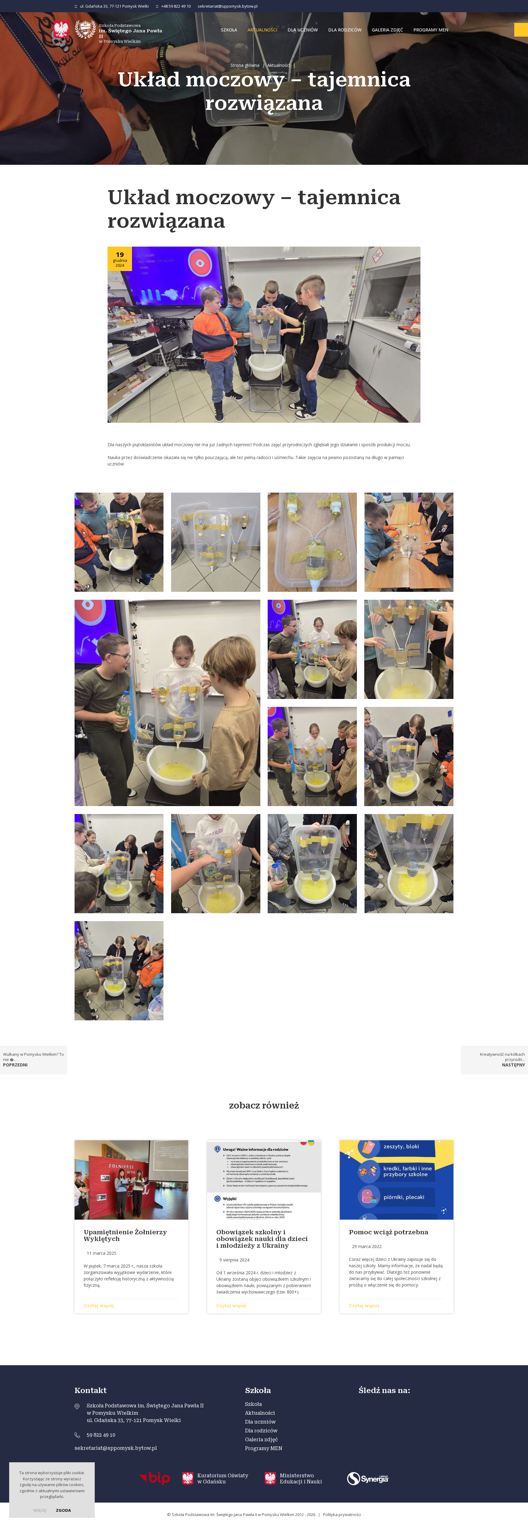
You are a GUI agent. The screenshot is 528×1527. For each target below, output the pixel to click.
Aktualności (262, 30)
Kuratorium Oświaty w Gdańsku (222, 1478)
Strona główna (244, 65)
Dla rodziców (344, 30)
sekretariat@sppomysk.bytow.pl (228, 6)
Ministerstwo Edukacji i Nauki (301, 1478)
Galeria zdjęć (387, 30)
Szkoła (229, 30)
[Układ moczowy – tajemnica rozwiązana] (264, 334)
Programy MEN (430, 30)
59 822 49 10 (101, 1435)
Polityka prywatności (342, 1514)
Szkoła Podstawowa (130, 33)
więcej (39, 1510)
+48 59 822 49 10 (176, 6)
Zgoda (63, 1510)
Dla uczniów (303, 30)
